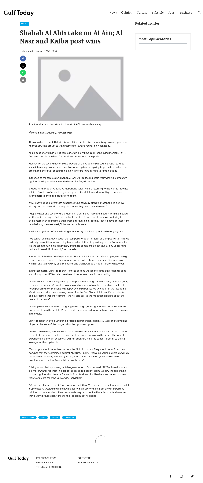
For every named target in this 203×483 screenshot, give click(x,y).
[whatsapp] (23, 73)
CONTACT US (84, 458)
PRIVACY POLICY (44, 462)
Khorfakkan (69, 417)
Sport (172, 12)
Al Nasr (55, 417)
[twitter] (23, 66)
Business (186, 12)
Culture (142, 12)
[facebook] (23, 58)
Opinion (127, 12)
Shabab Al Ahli (28, 417)
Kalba (43, 417)
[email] (23, 80)
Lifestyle (158, 12)
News (113, 12)
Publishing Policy (88, 462)
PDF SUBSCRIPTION (46, 458)
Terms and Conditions (49, 466)
